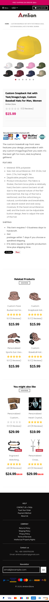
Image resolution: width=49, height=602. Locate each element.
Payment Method (24, 513)
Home (7, 24)
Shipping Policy (24, 531)
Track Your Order (24, 510)
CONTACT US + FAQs (24, 507)
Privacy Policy (24, 533)
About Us (24, 515)
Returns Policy (24, 528)
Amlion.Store (10, 104)
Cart (41, 8)
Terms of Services (24, 536)
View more (24, 283)
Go (43, 569)
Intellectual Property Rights (24, 539)
